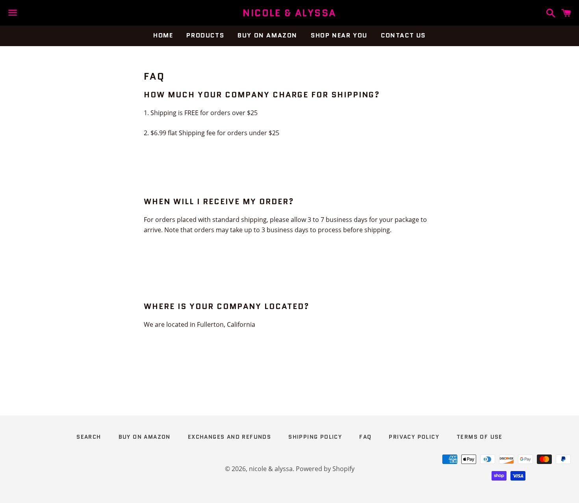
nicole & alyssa (289, 13)
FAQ (365, 437)
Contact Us (403, 35)
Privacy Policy (414, 437)
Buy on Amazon (267, 35)
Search (88, 437)
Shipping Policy (315, 437)
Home (163, 35)
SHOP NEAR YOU (339, 35)
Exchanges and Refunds (229, 437)
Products (205, 35)
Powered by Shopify (325, 468)
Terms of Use (480, 437)
